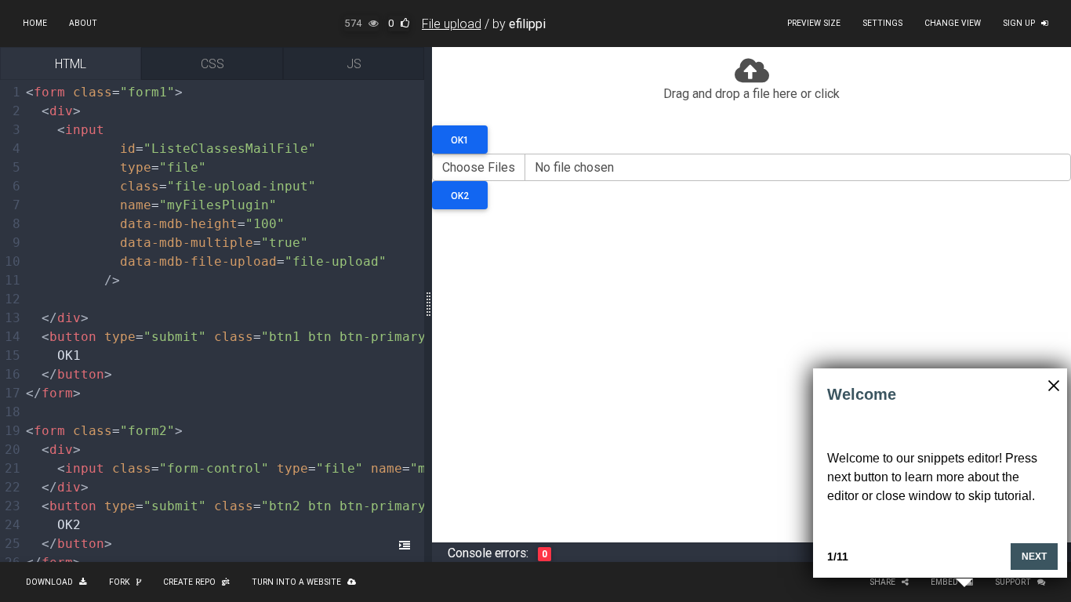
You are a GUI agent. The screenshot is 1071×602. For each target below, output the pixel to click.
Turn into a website (296, 582)
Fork (119, 582)
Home (35, 23)
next (1034, 556)
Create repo (189, 582)
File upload (451, 23)
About (83, 23)
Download (49, 582)
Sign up (1019, 23)
